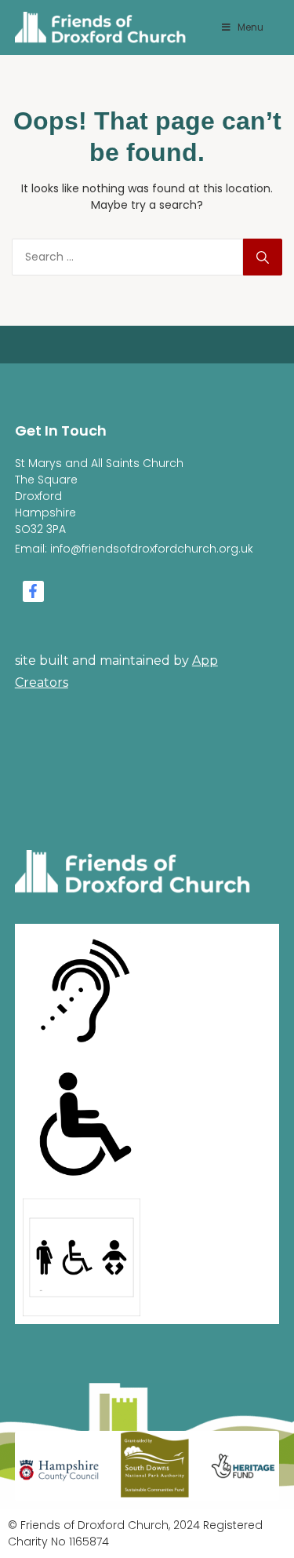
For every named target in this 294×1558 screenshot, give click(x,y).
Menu (250, 27)
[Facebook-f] (33, 591)
